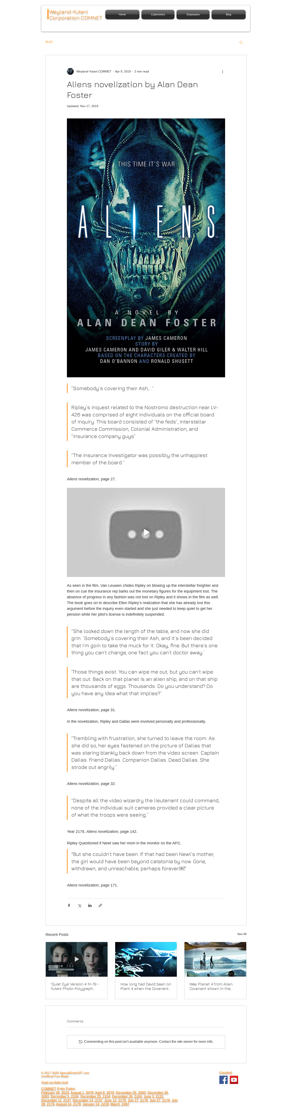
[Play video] (146, 532)
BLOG (49, 41)
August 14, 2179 (68, 1104)
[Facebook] (223, 1080)
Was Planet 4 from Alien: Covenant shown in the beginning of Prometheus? (213, 986)
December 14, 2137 (88, 1100)
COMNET (48, 1088)
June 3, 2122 (153, 1096)
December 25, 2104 (95, 1096)
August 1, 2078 (82, 1092)
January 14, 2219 (96, 1104)
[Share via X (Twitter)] (79, 905)
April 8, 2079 (104, 1092)
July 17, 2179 (138, 1100)
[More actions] (222, 71)
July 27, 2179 (160, 1100)
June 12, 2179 (115, 1100)
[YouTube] (234, 1080)
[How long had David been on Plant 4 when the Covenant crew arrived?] (146, 959)
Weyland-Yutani (68, 11)
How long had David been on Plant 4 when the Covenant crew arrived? (145, 986)
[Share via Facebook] (69, 905)
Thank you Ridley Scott (54, 1082)
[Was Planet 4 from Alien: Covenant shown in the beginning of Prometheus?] (215, 959)
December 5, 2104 (65, 1096)
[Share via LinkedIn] (90, 905)
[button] (241, 42)
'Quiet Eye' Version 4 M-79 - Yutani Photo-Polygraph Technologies (75, 986)
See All (241, 934)
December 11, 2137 (56, 1100)
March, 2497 (120, 1104)
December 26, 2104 (127, 1096)
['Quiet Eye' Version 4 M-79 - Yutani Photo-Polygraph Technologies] (77, 959)
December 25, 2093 (131, 1092)
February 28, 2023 (55, 1092)
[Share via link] (100, 905)
